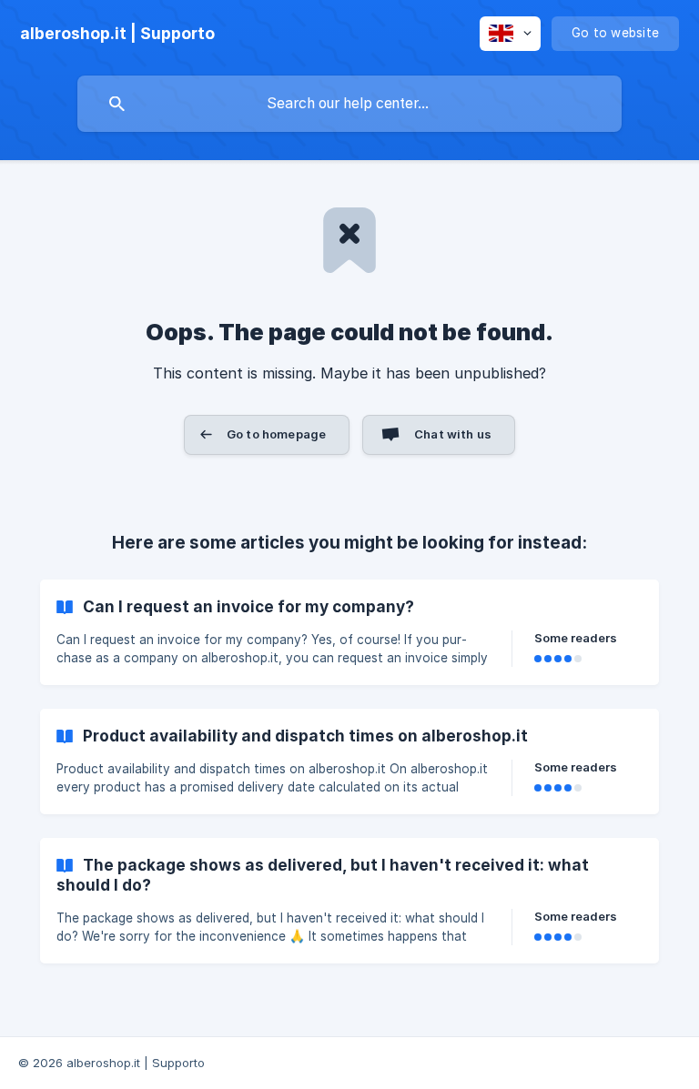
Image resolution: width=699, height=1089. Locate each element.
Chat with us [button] (452, 434)
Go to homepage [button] (276, 434)
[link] (349, 632)
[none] (117, 33)
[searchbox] (349, 104)
